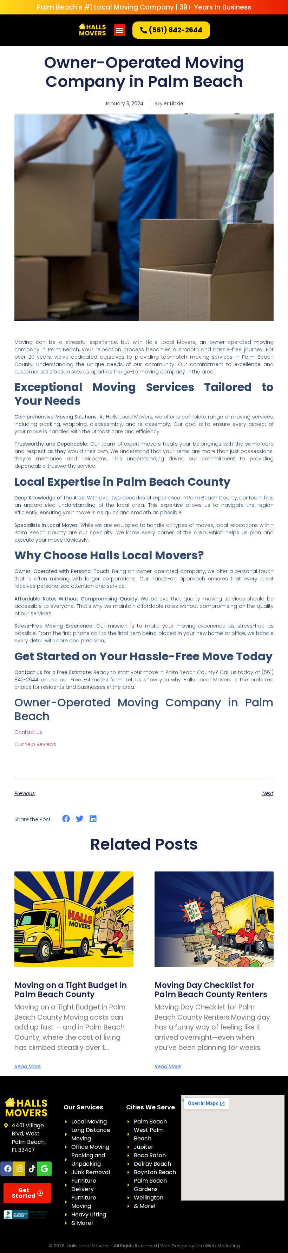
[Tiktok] (32, 1168)
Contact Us (28, 732)
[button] (119, 30)
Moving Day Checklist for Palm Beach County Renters (211, 990)
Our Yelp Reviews (35, 744)
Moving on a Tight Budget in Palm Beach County (70, 990)
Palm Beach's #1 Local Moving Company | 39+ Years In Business (144, 7)
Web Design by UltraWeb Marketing (200, 1246)
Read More (27, 1066)
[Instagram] (20, 1168)
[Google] (44, 1168)
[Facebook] (7, 1168)
